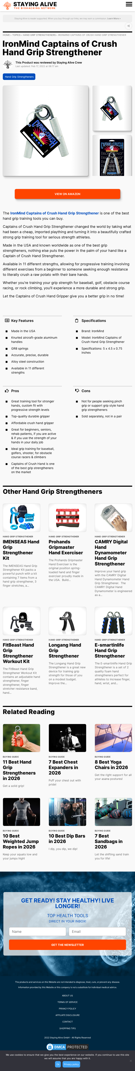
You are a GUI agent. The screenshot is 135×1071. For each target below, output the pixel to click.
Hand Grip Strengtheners (39, 35)
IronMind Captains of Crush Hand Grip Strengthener (54, 213)
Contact (67, 1021)
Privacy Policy (67, 1008)
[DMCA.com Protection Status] (67, 1047)
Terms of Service (67, 1002)
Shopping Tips (67, 1028)
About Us (67, 995)
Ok (57, 1064)
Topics (16, 35)
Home (6, 35)
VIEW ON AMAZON (67, 194)
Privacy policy (71, 1064)
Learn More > (114, 18)
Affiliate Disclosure (68, 1015)
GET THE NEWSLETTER (67, 945)
